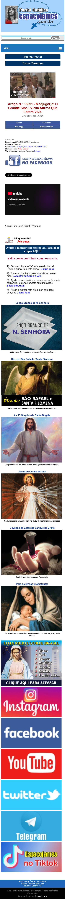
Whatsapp (19, 127)
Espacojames (41, 896)
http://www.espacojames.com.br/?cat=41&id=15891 (28, 147)
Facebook (46, 123)
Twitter (19, 123)
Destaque (37, 151)
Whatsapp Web (46, 127)
